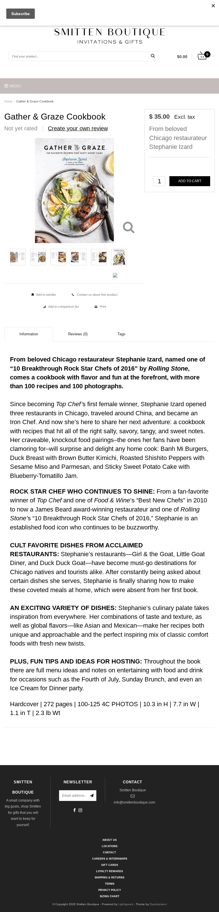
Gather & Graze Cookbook (35, 101)
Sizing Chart (109, 896)
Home (8, 101)
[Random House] (201, 121)
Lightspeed (125, 904)
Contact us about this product (97, 294)
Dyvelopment (158, 904)
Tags (121, 334)
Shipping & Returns (109, 877)
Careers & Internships (109, 858)
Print (103, 306)
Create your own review (78, 128)
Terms (109, 883)
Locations (109, 846)
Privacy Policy (109, 890)
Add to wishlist (46, 294)
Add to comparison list (63, 306)
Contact (109, 852)
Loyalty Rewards (109, 871)
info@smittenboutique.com (134, 802)
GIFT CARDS (109, 865)
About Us (109, 840)
